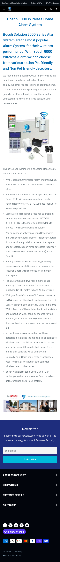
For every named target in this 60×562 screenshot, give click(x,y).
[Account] (51, 9)
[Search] (45, 9)
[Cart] (56, 9)
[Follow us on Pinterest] (22, 525)
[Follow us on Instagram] (16, 525)
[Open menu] (4, 9)
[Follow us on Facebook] (5, 525)
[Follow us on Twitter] (10, 525)
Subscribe (30, 459)
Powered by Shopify (12, 555)
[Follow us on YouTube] (27, 525)
